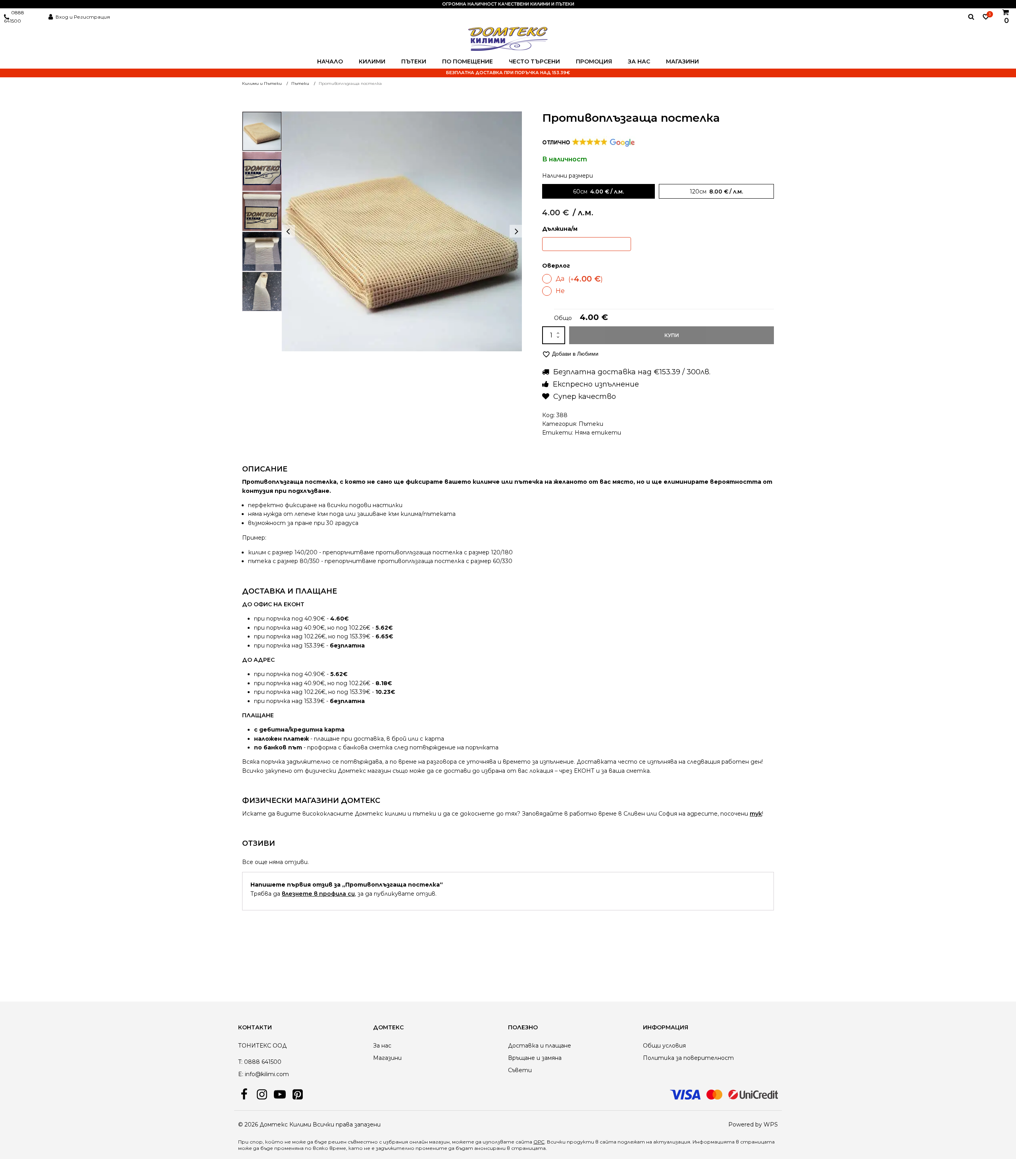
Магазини (682, 61)
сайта (608, 1142)
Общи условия (664, 1045)
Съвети (520, 1070)
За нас (639, 61)
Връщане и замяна (535, 1057)
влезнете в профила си (318, 893)
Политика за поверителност (688, 1057)
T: (240, 1061)
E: (240, 1074)
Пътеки (413, 61)
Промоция (594, 61)
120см (698, 191)
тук (756, 813)
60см (580, 191)
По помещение (467, 61)
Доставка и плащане (539, 1045)
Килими (372, 61)
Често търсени (534, 61)
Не (560, 291)
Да (579, 279)
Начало (330, 61)
